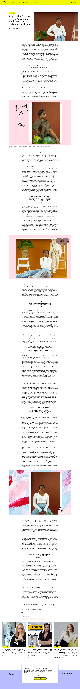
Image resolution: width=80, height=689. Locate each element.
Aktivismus (25, 618)
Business (37, 2)
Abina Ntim (18, 28)
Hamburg (40, 618)
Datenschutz (57, 686)
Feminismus (12, 13)
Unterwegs (33, 2)
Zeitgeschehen (13, 2)
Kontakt (29, 686)
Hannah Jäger (56, 658)
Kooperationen (38, 686)
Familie (28, 2)
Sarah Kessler (31, 657)
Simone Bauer (5, 655)
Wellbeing (24, 2)
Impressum (48, 686)
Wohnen (19, 2)
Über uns (22, 686)
